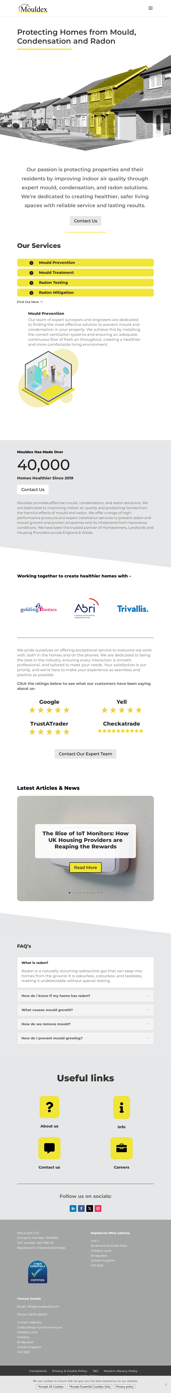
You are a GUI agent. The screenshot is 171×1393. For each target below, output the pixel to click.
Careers (121, 1167)
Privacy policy (124, 1386)
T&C (95, 1371)
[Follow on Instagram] (98, 1208)
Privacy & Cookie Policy (69, 1371)
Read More (85, 867)
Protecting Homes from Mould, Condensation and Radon (76, 37)
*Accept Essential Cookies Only (89, 1386)
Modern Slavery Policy (120, 1371)
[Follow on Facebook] (81, 1208)
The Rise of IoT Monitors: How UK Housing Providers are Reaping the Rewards (86, 840)
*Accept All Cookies (51, 1386)
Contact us (49, 1167)
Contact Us (85, 220)
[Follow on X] (89, 1208)
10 (101, 892)
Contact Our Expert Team (85, 753)
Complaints (38, 1371)
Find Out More (28, 302)
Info (122, 1127)
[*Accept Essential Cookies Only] (166, 1384)
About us (49, 1126)
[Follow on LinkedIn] (73, 1208)
